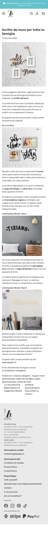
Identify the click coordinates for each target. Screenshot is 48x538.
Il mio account (11, 491)
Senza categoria (22, 375)
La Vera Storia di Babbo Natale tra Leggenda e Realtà (13, 387)
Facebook (9, 370)
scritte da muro (24, 381)
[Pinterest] (20, 505)
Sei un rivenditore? (13, 495)
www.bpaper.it (9, 362)
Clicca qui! (28, 5)
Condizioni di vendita (14, 462)
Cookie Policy (10, 470)
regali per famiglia (24, 378)
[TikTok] (25, 505)
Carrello (8, 487)
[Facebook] (7, 505)
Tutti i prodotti (10, 479)
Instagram (20, 370)
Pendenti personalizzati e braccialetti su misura (32, 389)
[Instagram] (13, 505)
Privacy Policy (10, 466)
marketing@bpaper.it (14, 453)
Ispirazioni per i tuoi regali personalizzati (22, 483)
